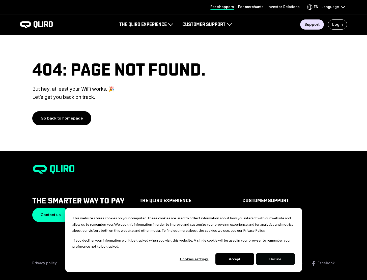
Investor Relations (284, 7)
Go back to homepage (62, 118)
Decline (275, 259)
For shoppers (222, 7)
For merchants (251, 7)
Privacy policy (44, 263)
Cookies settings (194, 259)
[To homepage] (36, 24)
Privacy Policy (253, 230)
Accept (235, 259)
